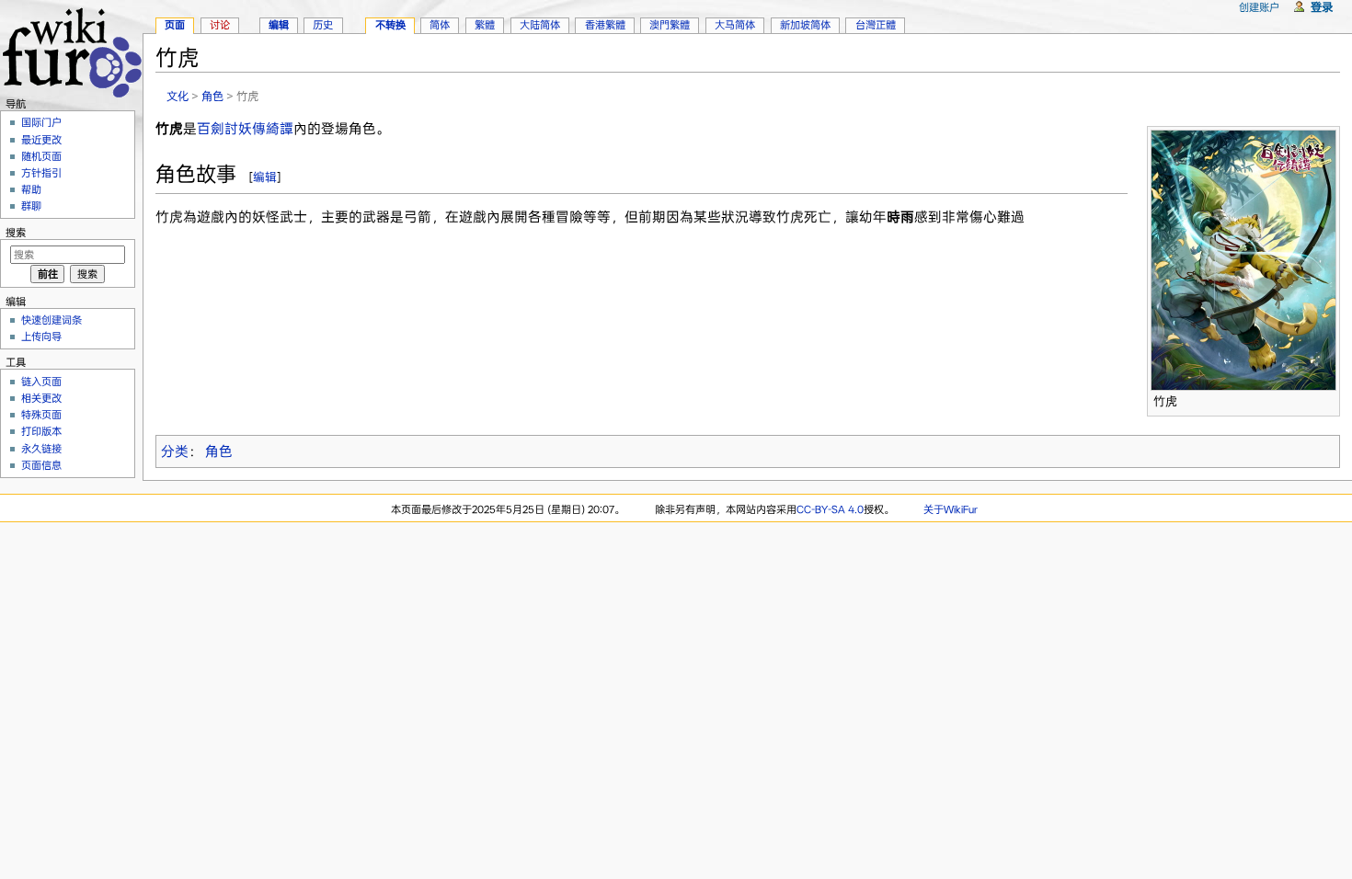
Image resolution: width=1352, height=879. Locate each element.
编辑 (265, 177)
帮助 (31, 189)
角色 (212, 96)
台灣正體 (875, 24)
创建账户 (1259, 7)
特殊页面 (41, 414)
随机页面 (41, 156)
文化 (177, 96)
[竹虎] (1243, 258)
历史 (323, 24)
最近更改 (41, 139)
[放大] (1327, 399)
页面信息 (41, 465)
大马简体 (735, 24)
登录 (1322, 7)
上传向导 (41, 336)
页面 (175, 24)
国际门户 (41, 122)
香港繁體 (605, 24)
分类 (175, 451)
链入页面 (41, 381)
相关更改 (41, 398)
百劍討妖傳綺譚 (245, 128)
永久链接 (41, 448)
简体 (440, 24)
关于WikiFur (950, 509)
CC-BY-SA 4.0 (830, 509)
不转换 (390, 24)
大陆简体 (540, 24)
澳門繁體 (669, 24)
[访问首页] (71, 50)
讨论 (220, 24)
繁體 (485, 24)
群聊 (31, 206)
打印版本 (41, 431)
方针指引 (41, 172)
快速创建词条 (51, 320)
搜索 (16, 232)
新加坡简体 (805, 24)
